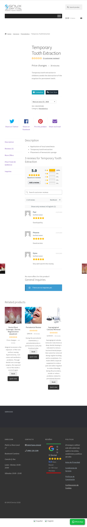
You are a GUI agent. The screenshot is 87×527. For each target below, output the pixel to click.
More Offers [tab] (9, 155)
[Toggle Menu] (59, 16)
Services (16, 34)
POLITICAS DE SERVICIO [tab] (10, 163)
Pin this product (40, 126)
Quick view (13, 379)
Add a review (34, 182)
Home (9, 34)
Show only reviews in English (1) (43, 206)
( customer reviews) (51, 58)
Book (13, 374)
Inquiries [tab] (8, 171)
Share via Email (55, 126)
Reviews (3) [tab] (9, 148)
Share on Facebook (26, 128)
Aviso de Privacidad (72, 462)
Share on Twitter (11, 126)
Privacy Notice (10, 505)
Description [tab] (9, 142)
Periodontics (25, 34)
